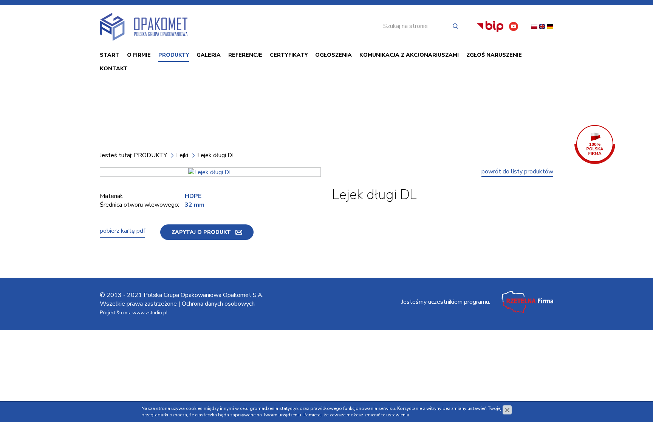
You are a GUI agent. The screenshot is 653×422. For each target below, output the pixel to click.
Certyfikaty (289, 55)
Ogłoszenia (333, 55)
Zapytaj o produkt (201, 232)
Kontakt (114, 68)
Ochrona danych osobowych (218, 304)
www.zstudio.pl (150, 312)
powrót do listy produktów (517, 171)
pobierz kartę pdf (122, 231)
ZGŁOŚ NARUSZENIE (494, 55)
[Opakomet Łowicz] (143, 27)
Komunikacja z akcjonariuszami (409, 55)
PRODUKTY (173, 55)
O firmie (139, 55)
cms (125, 312)
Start (109, 55)
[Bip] (490, 26)
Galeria (209, 55)
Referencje (245, 55)
